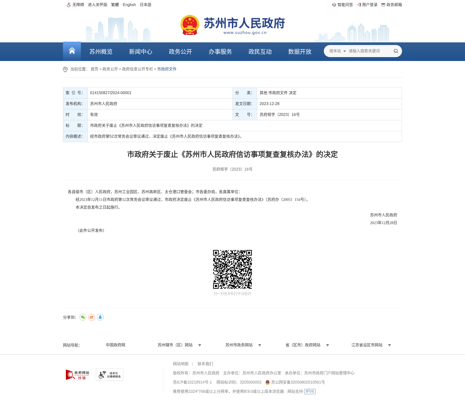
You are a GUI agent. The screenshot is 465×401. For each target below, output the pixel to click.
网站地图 (180, 364)
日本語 (145, 5)
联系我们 (205, 364)
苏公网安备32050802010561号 (298, 382)
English (129, 5)
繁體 (115, 5)
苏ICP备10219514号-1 (192, 382)
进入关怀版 (97, 5)
